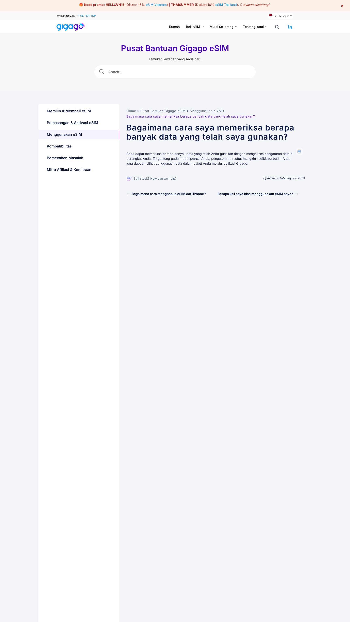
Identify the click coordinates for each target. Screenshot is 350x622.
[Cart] (289, 27)
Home (131, 111)
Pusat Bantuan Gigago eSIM (162, 111)
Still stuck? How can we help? (155, 178)
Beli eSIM (193, 27)
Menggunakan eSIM (206, 111)
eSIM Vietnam (156, 5)
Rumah (174, 27)
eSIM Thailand (226, 5)
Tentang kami (253, 27)
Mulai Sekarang (222, 27)
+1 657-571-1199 (86, 15)
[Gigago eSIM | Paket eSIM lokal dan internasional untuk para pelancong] (72, 27)
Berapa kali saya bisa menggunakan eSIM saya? (255, 194)
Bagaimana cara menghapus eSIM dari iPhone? (169, 194)
